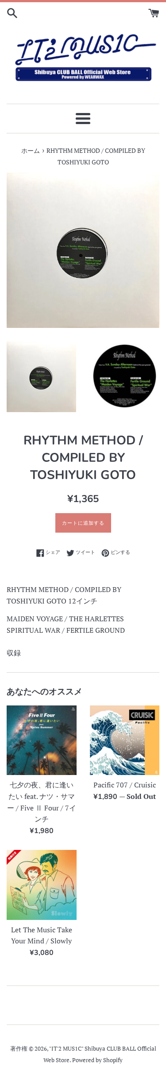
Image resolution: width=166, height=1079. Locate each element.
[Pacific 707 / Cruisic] (125, 740)
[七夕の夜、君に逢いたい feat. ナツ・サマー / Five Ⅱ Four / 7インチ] (42, 740)
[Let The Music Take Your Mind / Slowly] (42, 885)
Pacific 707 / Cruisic (124, 785)
